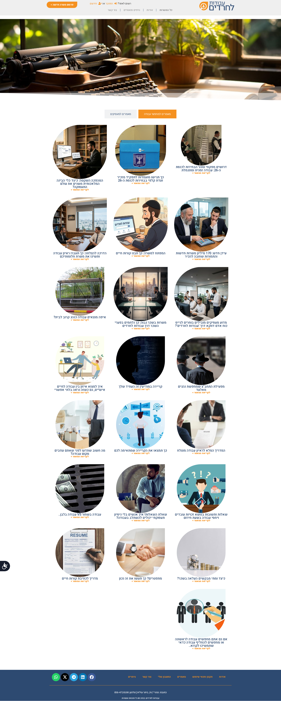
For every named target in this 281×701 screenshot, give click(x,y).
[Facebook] (92, 677)
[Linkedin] (83, 677)
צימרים (132, 677)
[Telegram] (74, 677)
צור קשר (112, 10)
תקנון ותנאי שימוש (202, 677)
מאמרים (181, 677)
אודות (150, 10)
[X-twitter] (65, 677)
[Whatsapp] (56, 677)
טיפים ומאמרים (132, 10)
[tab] (157, 114)
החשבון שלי (164, 677)
